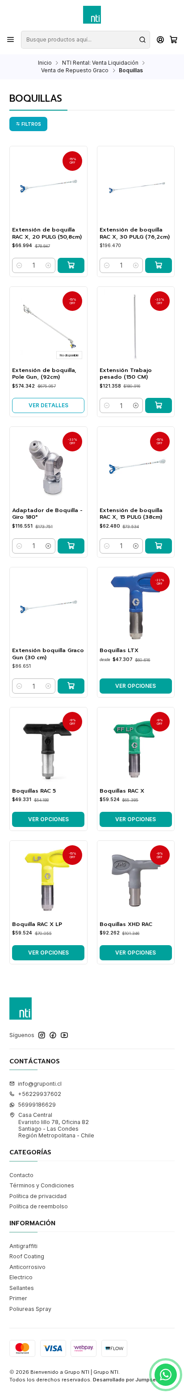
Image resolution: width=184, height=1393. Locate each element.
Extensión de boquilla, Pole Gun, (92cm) (44, 374)
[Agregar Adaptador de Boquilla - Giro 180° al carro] (71, 546)
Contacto (21, 1175)
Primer (18, 1298)
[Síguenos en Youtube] (64, 1035)
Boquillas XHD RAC (126, 924)
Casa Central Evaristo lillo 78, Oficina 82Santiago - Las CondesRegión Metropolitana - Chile (56, 1125)
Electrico (21, 1277)
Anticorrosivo (27, 1267)
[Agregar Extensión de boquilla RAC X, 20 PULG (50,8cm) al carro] (71, 265)
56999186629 (37, 1104)
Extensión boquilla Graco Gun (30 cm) (48, 654)
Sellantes (21, 1288)
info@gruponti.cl (40, 1083)
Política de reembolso (38, 1206)
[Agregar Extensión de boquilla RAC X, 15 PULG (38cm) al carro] (158, 546)
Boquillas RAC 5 (34, 791)
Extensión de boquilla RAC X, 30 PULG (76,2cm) (135, 233)
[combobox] (85, 40)
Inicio (45, 63)
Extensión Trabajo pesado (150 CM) (126, 374)
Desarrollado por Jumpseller (128, 1379)
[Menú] (11, 39)
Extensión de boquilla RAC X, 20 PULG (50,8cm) (47, 233)
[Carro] (173, 40)
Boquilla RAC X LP (37, 924)
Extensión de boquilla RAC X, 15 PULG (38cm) (131, 514)
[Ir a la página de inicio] (92, 15)
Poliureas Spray (30, 1309)
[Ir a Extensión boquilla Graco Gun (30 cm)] (48, 606)
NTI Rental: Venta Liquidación (100, 63)
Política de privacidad (38, 1196)
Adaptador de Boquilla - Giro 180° (47, 514)
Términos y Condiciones (41, 1185)
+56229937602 (39, 1094)
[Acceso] (160, 39)
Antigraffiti (23, 1246)
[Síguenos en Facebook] (53, 1035)
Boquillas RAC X (122, 791)
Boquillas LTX (119, 650)
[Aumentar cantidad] (48, 265)
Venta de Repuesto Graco (75, 70)
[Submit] (142, 40)
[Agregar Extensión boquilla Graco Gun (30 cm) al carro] (71, 686)
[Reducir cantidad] (19, 265)
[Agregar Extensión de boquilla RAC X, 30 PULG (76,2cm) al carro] (158, 265)
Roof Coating (26, 1256)
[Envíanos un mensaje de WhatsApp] (166, 1375)
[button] (28, 124)
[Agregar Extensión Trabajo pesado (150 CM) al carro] (158, 405)
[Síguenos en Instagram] (42, 1035)
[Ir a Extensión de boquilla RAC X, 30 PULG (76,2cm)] (136, 185)
